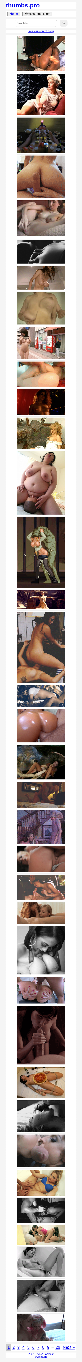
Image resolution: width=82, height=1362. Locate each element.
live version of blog (41, 31)
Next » (69, 1347)
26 (57, 1347)
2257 (31, 1354)
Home (14, 13)
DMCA (39, 1354)
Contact (49, 1354)
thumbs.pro (23, 5)
